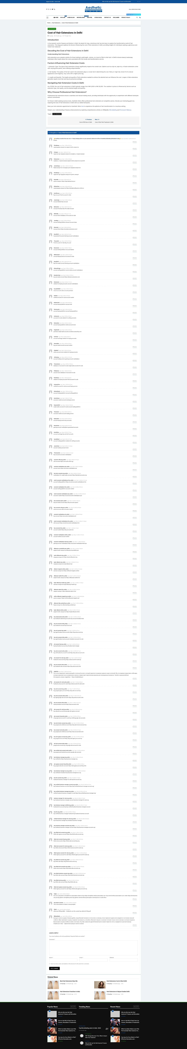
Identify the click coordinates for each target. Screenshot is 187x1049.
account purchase (68, 290)
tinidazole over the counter (72, 911)
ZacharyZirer (57, 384)
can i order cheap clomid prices (129, 895)
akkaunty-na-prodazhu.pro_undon (62, 548)
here (82, 106)
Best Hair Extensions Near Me (69, 981)
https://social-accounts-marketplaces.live (76, 482)
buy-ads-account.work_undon (61, 651)
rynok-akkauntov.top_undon (60, 555)
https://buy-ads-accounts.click (76, 697)
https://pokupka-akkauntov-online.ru (75, 188)
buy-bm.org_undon (58, 811)
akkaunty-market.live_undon (60, 575)
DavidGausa (56, 193)
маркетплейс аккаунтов (72, 147)
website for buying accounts (69, 338)
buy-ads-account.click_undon (61, 637)
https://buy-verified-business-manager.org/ (85, 793)
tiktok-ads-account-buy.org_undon (62, 839)
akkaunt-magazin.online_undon (61, 569)
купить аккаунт (75, 174)
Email (81, 957)
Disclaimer (116, 17)
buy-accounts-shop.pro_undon (61, 507)
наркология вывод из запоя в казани (74, 923)
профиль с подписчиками (77, 154)
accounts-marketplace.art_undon (61, 514)
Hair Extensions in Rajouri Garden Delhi (118, 991)
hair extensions (57, 114)
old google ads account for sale (73, 745)
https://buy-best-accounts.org (79, 475)
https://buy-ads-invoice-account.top (77, 725)
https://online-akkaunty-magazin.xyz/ (70, 598)
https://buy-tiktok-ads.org (71, 882)
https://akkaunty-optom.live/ (69, 591)
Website (112, 957)
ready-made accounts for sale (75, 365)
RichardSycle (57, 391)
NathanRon (56, 418)
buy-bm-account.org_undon (60, 777)
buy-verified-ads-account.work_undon (63, 750)
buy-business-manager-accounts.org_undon (64, 825)
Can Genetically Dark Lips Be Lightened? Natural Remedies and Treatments (66, 1030)
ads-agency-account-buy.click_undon (62, 764)
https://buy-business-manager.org (69, 759)
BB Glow (63, 17)
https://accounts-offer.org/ (66, 461)
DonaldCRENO (57, 288)
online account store (71, 324)
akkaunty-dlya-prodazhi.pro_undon (62, 603)
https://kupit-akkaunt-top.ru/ (68, 181)
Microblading (81, 17)
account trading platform (74, 406)
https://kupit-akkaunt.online (73, 611)
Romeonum (56, 282)
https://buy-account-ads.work (76, 731)
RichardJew (56, 159)
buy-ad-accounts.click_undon (61, 623)
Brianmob (56, 227)
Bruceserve (56, 247)
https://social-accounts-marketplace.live (69, 523)
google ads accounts (76, 752)
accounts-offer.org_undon (60, 459)
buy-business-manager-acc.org (73, 772)
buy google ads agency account (72, 711)
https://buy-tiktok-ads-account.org (75, 834)
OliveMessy (56, 145)
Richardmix (56, 323)
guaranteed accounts (73, 427)
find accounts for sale (73, 379)
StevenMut (56, 343)
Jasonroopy (56, 200)
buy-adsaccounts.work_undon (61, 616)
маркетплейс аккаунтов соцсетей (76, 160)
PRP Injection (88, 1034)
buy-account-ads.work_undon (61, 730)
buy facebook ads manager (72, 646)
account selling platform (72, 393)
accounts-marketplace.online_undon (62, 534)
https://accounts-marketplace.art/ (68, 516)
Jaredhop (56, 220)
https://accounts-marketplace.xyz (69, 468)
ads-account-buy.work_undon (61, 716)
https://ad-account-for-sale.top (73, 659)
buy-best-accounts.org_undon (61, 473)
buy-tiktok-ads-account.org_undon (62, 832)
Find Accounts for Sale (65, 195)
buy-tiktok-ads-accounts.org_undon (62, 866)
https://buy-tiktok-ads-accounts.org (71, 868)
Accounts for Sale (69, 256)
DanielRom (56, 432)
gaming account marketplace (72, 359)
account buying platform (72, 311)
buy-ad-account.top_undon (60, 630)
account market (70, 297)
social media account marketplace (74, 270)
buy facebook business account (81, 813)
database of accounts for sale (68, 372)
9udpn (55, 893)
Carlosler (56, 336)
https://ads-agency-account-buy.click (77, 765)
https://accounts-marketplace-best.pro (77, 543)
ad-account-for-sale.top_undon (61, 657)
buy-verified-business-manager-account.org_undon (66, 784)
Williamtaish (57, 254)
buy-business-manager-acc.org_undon (63, 770)
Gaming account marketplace (71, 236)
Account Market (70, 249)
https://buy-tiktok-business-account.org (74, 875)
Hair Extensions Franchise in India (70, 991)
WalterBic (56, 213)
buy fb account (68, 625)
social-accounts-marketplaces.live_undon (63, 480)
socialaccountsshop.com (75, 331)
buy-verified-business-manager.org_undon (64, 791)
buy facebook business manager (74, 820)
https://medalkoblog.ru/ (77, 677)
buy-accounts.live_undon (60, 528)
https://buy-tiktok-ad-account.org (69, 861)
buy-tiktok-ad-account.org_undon (62, 859)
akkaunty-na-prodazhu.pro (72, 550)
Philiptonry (56, 370)
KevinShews (57, 398)
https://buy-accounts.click (72, 704)
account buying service (71, 386)
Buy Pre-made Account (68, 208)
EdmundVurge (57, 268)
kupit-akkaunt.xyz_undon (60, 562)
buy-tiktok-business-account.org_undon (63, 873)
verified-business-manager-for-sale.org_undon (65, 818)
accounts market (70, 488)
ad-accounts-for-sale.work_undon (62, 682)
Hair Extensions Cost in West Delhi (117, 981)
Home (56, 17)
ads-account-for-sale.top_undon (61, 709)
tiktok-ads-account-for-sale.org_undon (63, 846)
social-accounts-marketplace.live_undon (63, 521)
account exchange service (68, 400)
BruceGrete (56, 425)
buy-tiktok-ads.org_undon (60, 880)
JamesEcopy (57, 165)
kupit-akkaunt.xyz (68, 564)
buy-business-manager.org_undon (62, 757)
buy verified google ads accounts (77, 718)
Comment (52, 939)
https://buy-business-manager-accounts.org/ (84, 827)
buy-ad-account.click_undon (60, 664)
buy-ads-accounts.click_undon (61, 695)
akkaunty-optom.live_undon (60, 589)
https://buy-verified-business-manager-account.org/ (81, 786)
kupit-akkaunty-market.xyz (70, 584)
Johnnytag (56, 357)
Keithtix (55, 295)
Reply (135, 141)
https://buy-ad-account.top (76, 632)
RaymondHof (57, 405)
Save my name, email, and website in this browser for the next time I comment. (70, 963)
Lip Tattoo (60, 1016)
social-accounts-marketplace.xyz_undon (63, 493)
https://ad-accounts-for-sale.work (76, 683)
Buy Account (65, 201)
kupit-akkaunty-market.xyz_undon (62, 582)
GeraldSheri (56, 439)
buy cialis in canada (58, 902)
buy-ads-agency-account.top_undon (62, 736)
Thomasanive (57, 452)
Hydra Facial (98, 17)
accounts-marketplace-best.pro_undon (63, 541)
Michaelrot (56, 206)
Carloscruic (56, 316)
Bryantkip (56, 179)
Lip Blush (60, 1024)
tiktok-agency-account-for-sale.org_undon (64, 853)
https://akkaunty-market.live (73, 577)
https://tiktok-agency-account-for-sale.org (79, 854)
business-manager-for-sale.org (81, 800)
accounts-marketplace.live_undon (62, 487)
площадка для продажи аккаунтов (72, 167)
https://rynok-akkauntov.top (70, 557)
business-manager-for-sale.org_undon (63, 798)
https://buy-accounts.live (67, 529)
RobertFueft (56, 302)
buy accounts (68, 420)
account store (65, 447)
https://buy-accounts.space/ (71, 502)
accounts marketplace (65, 454)
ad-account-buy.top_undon (60, 644)
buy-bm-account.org (76, 779)
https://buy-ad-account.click (74, 666)
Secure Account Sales (71, 222)
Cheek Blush (71, 17)
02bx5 (55, 909)
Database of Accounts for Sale (68, 215)
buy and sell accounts (68, 434)
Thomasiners (57, 364)
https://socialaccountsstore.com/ (69, 229)
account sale (69, 304)
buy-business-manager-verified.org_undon (64, 805)
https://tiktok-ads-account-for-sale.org (73, 847)
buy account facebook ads (77, 618)
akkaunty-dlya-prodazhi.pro (69, 605)
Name (51, 957)
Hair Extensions (52, 29)
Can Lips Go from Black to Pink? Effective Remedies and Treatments (67, 1014)
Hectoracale (57, 309)
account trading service (67, 413)
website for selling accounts (69, 318)
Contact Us (107, 17)
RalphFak (56, 671)
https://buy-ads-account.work (77, 652)
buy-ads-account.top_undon (60, 688)
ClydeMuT (56, 350)
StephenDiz (56, 329)
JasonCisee (56, 446)
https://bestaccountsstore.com (72, 277)
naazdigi (51, 36)
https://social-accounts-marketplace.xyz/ (72, 495)
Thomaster (56, 411)
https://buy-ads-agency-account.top (73, 738)
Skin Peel (89, 17)
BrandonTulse (57, 275)
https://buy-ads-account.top (73, 690)
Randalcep (56, 377)
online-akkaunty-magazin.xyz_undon (62, 596)
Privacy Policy (125, 17)
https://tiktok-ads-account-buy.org (71, 841)
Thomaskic (56, 241)
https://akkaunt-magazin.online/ (71, 570)
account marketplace (73, 283)
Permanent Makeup (125, 110)
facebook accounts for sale (76, 639)
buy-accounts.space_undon (60, 500)
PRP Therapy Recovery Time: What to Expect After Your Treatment (115, 1)
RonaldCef (56, 234)
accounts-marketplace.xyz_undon (62, 466)
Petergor (56, 152)
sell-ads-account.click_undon (61, 743)
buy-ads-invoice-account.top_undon (62, 723)
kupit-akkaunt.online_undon (60, 610)
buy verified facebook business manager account (78, 807)
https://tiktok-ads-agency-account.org (78, 888)
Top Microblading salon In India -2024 (90, 1028)
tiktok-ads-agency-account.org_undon (63, 887)
